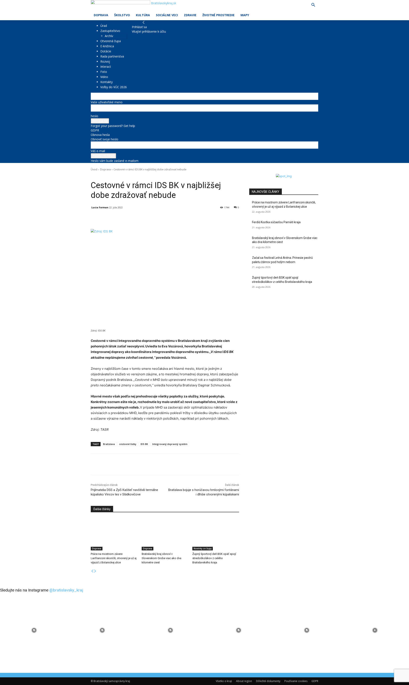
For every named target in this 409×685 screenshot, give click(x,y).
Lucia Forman (99, 207)
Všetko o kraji (224, 681)
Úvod (94, 169)
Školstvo (122, 15)
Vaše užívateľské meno (106, 102)
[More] (189, 218)
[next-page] (95, 571)
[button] (313, 5)
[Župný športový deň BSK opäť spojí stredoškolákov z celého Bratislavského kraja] (215, 534)
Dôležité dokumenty (268, 681)
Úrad (103, 26)
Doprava (101, 15)
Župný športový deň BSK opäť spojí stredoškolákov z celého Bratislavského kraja (214, 558)
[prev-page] (92, 571)
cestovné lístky (127, 444)
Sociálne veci (167, 15)
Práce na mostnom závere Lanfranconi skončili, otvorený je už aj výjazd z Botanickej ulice (114, 558)
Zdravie (190, 15)
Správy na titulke (112, 175)
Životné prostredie (218, 15)
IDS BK (144, 444)
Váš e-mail (98, 151)
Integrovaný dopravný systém (169, 444)
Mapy (245, 15)
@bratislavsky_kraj (66, 590)
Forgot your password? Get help (113, 126)
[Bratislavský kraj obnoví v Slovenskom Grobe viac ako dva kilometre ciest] (165, 534)
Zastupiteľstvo (110, 31)
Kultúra (143, 15)
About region (244, 681)
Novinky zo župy (203, 548)
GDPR (95, 130)
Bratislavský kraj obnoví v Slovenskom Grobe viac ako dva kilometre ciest (161, 558)
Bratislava (109, 444)
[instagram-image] (34, 630)
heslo (94, 116)
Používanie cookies (295, 681)
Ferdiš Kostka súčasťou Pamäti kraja (276, 222)
